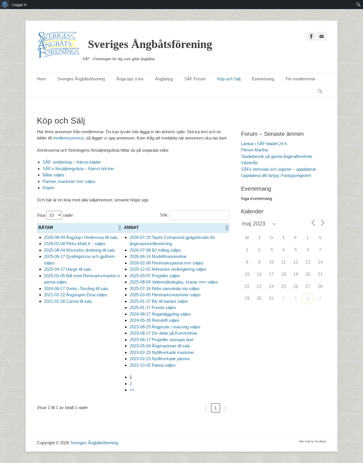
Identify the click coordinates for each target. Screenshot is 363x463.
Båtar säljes (53, 174)
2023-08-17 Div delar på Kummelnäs (163, 333)
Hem (41, 78)
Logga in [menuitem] (19, 4)
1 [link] (215, 407)
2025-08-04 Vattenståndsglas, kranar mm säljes (174, 282)
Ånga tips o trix (130, 78)
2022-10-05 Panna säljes (153, 365)
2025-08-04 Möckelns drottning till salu (79, 250)
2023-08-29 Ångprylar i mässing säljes (165, 326)
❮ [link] (206, 407)
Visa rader (55, 215)
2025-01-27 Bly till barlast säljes (159, 301)
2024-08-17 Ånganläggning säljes (160, 314)
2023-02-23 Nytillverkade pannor (160, 358)
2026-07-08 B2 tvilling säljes (155, 250)
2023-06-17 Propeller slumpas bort (161, 339)
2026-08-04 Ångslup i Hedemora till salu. (81, 237)
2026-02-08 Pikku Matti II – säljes (74, 243)
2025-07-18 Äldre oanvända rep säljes (165, 288)
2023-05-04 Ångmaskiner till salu (160, 345)
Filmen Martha (254, 149)
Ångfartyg (164, 78)
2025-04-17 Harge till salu (67, 269)
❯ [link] (225, 407)
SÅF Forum (195, 78)
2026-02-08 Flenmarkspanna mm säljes (166, 262)
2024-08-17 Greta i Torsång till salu (76, 288)
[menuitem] (5, 4)
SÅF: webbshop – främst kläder (72, 162)
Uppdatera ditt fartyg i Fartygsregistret (276, 175)
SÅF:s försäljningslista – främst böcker (78, 168)
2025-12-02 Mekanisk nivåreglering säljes (168, 269)
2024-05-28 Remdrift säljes (155, 320)
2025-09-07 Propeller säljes (155, 275)
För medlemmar (300, 78)
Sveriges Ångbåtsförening (150, 44)
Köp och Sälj (228, 78)
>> (132, 389)
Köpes (48, 187)
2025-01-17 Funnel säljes (153, 307)
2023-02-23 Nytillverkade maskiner (162, 352)
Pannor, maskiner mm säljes (69, 181)
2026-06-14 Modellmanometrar (158, 256)
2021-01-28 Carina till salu (68, 301)
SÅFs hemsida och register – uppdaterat (278, 169)
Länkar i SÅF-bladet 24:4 (264, 143)
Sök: (164, 214)
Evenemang (263, 78)
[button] (119, 227)
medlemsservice (68, 137)
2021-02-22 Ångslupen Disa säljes (75, 294)
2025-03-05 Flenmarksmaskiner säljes (165, 294)
